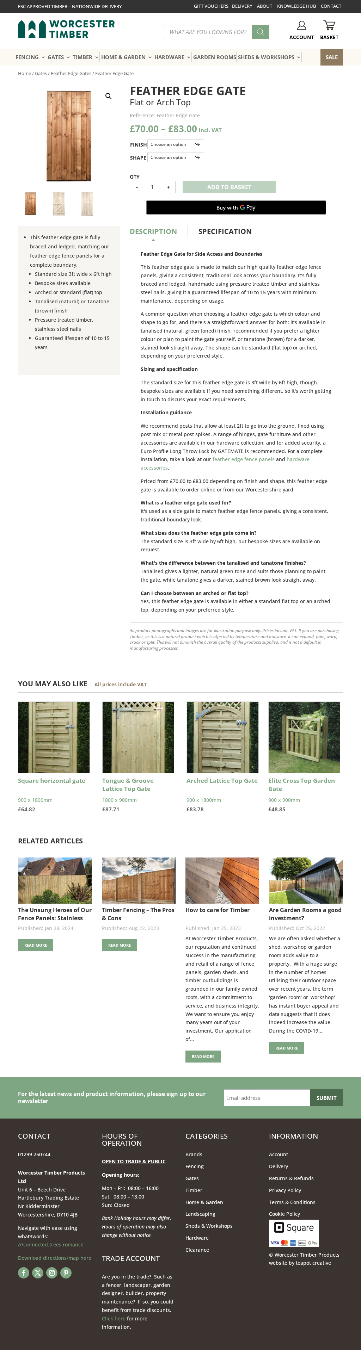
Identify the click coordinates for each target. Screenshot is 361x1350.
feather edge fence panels (244, 459)
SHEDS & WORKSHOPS (266, 57)
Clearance (197, 1249)
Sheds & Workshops (209, 1225)
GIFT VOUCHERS (211, 6)
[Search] (260, 32)
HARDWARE (169, 57)
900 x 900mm (301, 794)
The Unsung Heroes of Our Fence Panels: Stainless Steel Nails (55, 914)
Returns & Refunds (291, 1178)
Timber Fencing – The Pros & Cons (138, 914)
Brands (193, 1154)
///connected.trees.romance (51, 1244)
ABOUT (264, 6)
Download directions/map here (54, 1258)
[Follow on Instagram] (51, 1272)
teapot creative (313, 1262)
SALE (332, 57)
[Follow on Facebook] (23, 1272)
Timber (193, 1190)
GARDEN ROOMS (214, 57)
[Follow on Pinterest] (66, 1272)
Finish (138, 144)
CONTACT (331, 6)
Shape (138, 157)
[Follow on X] (37, 1272)
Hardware (197, 1237)
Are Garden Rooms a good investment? (305, 914)
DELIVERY (242, 6)
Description (153, 231)
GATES (56, 57)
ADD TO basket (229, 187)
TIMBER (82, 57)
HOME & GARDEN (123, 57)
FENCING (27, 57)
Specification (225, 231)
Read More (35, 945)
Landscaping (200, 1213)
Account (278, 1154)
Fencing (194, 1166)
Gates (41, 73)
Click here (114, 1318)
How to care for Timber (217, 910)
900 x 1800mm (51, 794)
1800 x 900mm (128, 794)
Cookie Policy (284, 1213)
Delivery (278, 1166)
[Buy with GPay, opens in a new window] (236, 207)
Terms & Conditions (292, 1202)
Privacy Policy (285, 1190)
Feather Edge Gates (71, 73)
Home (24, 73)
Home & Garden (204, 1202)
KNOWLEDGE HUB (296, 6)
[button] (108, 96)
